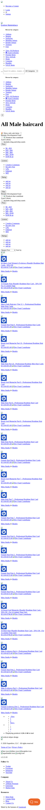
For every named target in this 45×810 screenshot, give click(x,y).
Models (15, 271)
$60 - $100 (10, 154)
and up (8, 181)
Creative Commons (13, 165)
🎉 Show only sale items (10, 133)
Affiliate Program (12, 784)
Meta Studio (5, 271)
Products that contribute (14, 138)
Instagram (9, 770)
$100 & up (9, 157)
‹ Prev (12, 717)
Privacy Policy (17, 747)
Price (3, 144)
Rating (4, 177)
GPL (7, 169)
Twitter (8, 766)
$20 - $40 (9, 150)
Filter (3, 192)
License (4, 161)
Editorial (9, 171)
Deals (8, 59)
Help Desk (9, 797)
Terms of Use (6, 747)
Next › (12, 723)
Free (7, 47)
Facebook (9, 768)
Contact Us (10, 803)
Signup (8, 14)
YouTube (9, 773)
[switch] (21, 133)
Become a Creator (12, 6)
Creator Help (10, 799)
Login (8, 10)
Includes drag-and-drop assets (14, 142)
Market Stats (10, 788)
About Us (9, 782)
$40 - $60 (9, 152)
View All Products (12, 51)
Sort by (18, 250)
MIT (7, 173)
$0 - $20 (9, 148)
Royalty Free (10, 167)
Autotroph (22, 807)
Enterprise (9, 786)
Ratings (4, 236)
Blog (7, 801)
